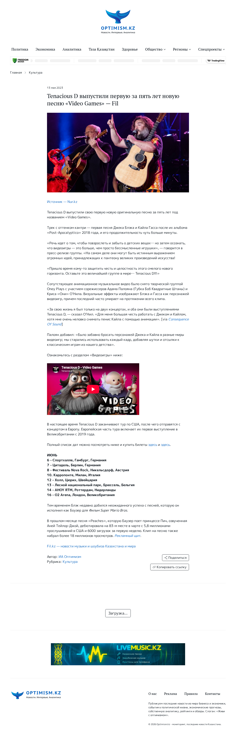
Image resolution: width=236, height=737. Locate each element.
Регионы (180, 49)
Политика (19, 49)
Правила (191, 694)
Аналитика (72, 49)
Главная (16, 72)
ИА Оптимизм (70, 556)
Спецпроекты (210, 49)
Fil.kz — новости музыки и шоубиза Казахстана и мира (91, 546)
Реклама (170, 694)
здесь (152, 444)
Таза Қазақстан (101, 49)
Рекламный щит (127, 535)
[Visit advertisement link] (118, 654)
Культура (35, 72)
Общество (153, 49)
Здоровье (130, 49)
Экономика (45, 49)
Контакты (212, 694)
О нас (152, 694)
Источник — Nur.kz (62, 201)
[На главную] (118, 21)
